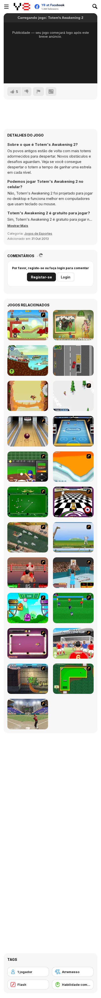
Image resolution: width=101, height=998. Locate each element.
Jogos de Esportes (38, 233)
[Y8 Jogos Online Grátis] (22, 6)
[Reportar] (38, 91)
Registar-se (41, 277)
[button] (17, 225)
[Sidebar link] (6, 6)
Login (65, 277)
